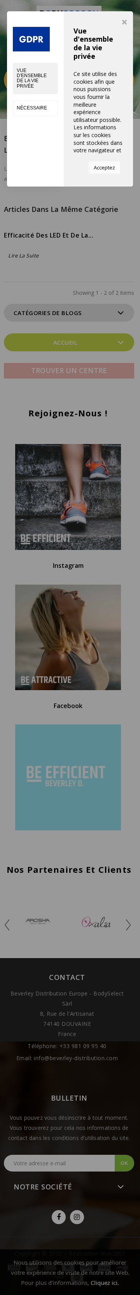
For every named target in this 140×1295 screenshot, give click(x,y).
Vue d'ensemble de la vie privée (32, 78)
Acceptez (104, 167)
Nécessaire (32, 108)
